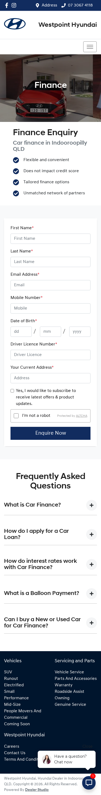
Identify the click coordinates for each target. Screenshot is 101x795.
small (9, 692)
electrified (14, 685)
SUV (8, 672)
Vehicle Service (69, 672)
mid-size (12, 705)
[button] (90, 46)
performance (16, 698)
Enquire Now (50, 433)
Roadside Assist (69, 692)
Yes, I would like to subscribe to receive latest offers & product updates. (46, 397)
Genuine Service (70, 705)
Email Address (25, 274)
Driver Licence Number (34, 344)
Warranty (63, 685)
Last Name (22, 251)
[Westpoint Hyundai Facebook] (7, 5)
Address (49, 5)
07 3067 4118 (80, 5)
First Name (22, 228)
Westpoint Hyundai (68, 25)
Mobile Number (27, 298)
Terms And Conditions (25, 759)
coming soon (17, 724)
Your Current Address (32, 367)
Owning (62, 698)
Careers (11, 746)
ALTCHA (81, 415)
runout (11, 679)
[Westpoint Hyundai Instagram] (15, 5)
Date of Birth (24, 321)
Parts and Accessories (76, 679)
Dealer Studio (37, 790)
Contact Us (14, 753)
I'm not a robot (36, 416)
